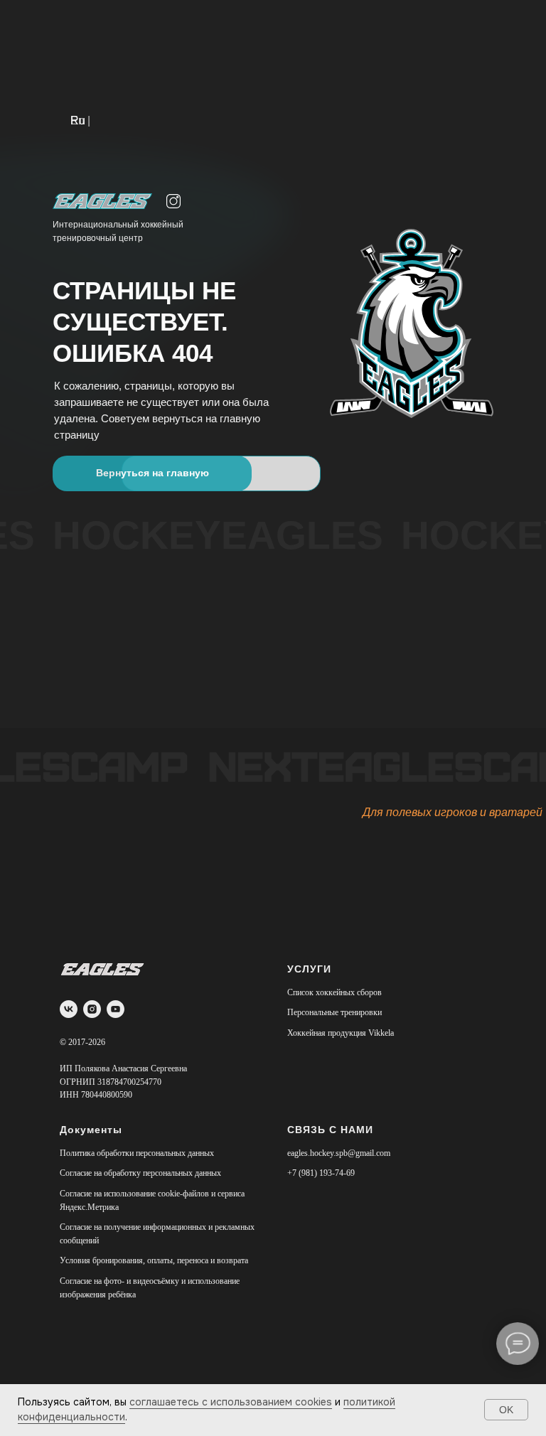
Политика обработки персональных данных (137, 1153)
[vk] (68, 1009)
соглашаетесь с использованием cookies (230, 1401)
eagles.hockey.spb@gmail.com (338, 1153)
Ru (77, 120)
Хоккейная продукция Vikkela (340, 1033)
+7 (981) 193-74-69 (321, 1173)
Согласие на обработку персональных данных (140, 1173)
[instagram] (92, 1009)
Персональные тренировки (334, 1012)
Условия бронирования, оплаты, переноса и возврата (154, 1260)
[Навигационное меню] (522, 28)
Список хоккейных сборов (334, 992)
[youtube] (115, 1009)
